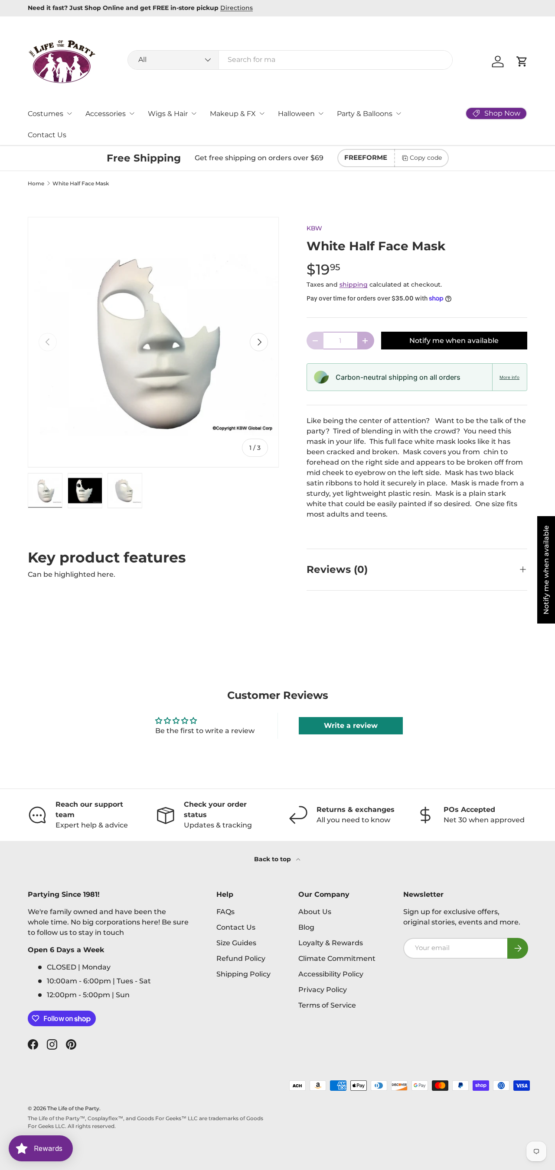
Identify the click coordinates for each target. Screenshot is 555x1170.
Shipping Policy (243, 974)
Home (36, 183)
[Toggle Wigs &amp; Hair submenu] (194, 113)
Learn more (473, 8)
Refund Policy (240, 958)
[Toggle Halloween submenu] (321, 113)
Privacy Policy (322, 990)
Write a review (351, 725)
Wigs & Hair (168, 114)
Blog (306, 927)
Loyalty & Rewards (330, 943)
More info (509, 377)
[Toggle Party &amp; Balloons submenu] (398, 113)
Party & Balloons (364, 114)
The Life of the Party (73, 1108)
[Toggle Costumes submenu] (69, 113)
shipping (354, 284)
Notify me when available (454, 340)
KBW (314, 228)
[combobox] (290, 59)
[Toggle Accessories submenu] (132, 113)
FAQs (225, 912)
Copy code (426, 158)
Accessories (105, 114)
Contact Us (47, 135)
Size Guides (236, 943)
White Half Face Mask (80, 183)
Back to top (273, 859)
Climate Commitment (336, 958)
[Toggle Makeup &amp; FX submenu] (262, 113)
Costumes (45, 114)
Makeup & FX (233, 114)
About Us (314, 912)
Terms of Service (327, 1005)
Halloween (296, 114)
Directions (62, 8)
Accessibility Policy (330, 974)
